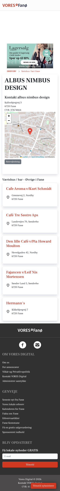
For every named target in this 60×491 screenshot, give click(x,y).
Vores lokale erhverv (13, 404)
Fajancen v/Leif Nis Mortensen (21, 274)
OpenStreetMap (37, 156)
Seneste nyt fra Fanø (13, 399)
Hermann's (15, 303)
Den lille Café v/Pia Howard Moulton (28, 243)
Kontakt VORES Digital (14, 376)
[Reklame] (30, 56)
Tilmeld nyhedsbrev (43, 485)
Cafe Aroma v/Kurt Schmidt (29, 188)
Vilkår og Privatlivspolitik (16, 371)
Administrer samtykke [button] (14, 381)
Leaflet (25, 156)
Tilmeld (30, 464)
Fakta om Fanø (10, 413)
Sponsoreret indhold (13, 432)
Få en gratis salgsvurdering (17, 427)
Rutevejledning (13, 161)
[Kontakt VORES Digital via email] (37, 345)
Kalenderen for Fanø (13, 409)
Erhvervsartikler (10, 418)
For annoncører (10, 367)
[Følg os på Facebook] (22, 345)
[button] (30, 131)
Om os (5, 362)
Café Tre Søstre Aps (22, 215)
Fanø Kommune (11, 422)
